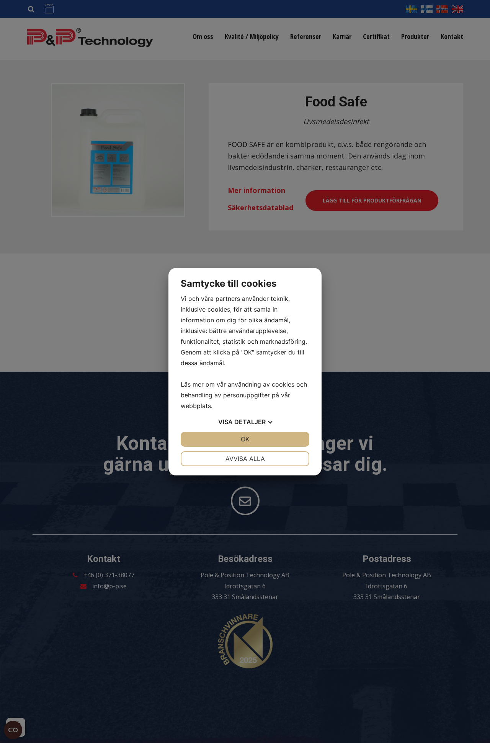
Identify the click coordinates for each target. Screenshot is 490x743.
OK (245, 439)
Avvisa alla (245, 458)
